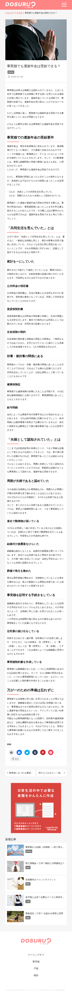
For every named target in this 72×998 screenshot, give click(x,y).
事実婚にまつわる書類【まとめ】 (21, 772)
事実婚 (10, 72)
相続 (36, 975)
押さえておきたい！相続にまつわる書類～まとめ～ (51, 772)
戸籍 (36, 968)
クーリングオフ (36, 954)
